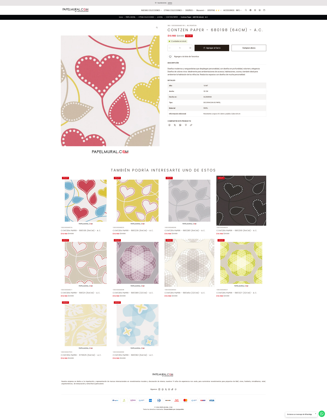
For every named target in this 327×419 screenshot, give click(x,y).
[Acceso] (259, 10)
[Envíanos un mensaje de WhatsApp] (322, 414)
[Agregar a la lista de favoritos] (107, 198)
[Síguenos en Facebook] (162, 389)
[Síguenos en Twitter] (166, 389)
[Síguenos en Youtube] (169, 389)
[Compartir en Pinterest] (186, 125)
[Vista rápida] (107, 203)
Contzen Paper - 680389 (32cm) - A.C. (133, 293)
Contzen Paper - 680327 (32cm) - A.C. (236, 293)
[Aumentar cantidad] (190, 48)
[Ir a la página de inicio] (75, 10)
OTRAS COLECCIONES (146, 17)
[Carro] (264, 10)
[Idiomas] (250, 10)
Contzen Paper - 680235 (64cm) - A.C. (133, 230)
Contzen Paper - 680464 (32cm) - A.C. (185, 293)
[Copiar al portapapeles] (191, 125)
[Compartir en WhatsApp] (180, 125)
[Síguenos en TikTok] (172, 389)
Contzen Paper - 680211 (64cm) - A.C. (80, 293)
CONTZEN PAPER (172, 17)
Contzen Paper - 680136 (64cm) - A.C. (81, 230)
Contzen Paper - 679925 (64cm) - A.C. (81, 355)
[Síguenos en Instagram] (159, 389)
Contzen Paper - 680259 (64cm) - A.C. (236, 230)
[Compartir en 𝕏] (175, 125)
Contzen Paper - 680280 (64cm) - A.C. (185, 230)
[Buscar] (246, 10)
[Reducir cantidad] (169, 48)
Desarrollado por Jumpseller (174, 409)
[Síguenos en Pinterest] (175, 389)
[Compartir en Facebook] (169, 125)
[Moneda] (255, 10)
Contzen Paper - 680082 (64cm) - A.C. (133, 355)
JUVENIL (160, 17)
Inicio (121, 17)
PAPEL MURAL (131, 17)
